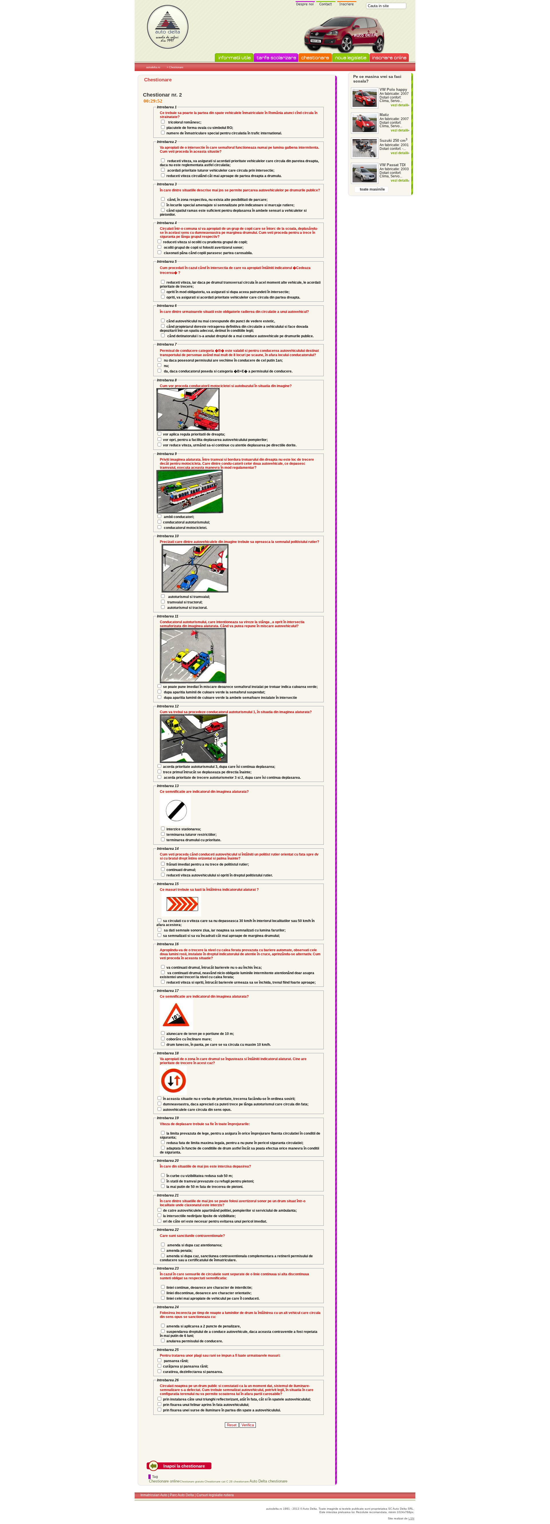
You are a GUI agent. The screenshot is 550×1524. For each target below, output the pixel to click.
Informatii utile (234, 57)
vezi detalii (399, 105)
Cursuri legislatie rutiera (215, 1495)
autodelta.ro (153, 67)
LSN (411, 1518)
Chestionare (315, 57)
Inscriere (347, 3)
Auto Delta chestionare (268, 1481)
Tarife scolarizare (276, 57)
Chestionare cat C (216, 1481)
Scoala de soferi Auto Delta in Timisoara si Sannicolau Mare (167, 26)
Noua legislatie (350, 57)
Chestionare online (164, 1481)
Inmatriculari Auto (153, 1495)
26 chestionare (239, 1481)
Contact (326, 3)
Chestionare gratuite (192, 1481)
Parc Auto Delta (182, 1495)
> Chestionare (175, 67)
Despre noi (305, 3)
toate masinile (372, 189)
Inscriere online (389, 57)
